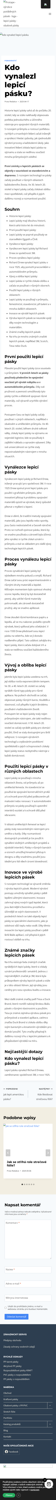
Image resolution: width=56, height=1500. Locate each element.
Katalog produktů (11, 1424)
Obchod (7, 1393)
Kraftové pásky (10, 1399)
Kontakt (7, 1436)
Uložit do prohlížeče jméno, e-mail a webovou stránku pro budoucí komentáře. (28, 1307)
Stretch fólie (9, 1411)
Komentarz (13, 1222)
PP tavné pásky (10, 1361)
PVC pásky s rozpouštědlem (17, 1374)
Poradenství (11, 61)
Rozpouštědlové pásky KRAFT (17, 1370)
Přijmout (9, 1495)
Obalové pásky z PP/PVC (15, 1405)
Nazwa (10, 1269)
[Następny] (48, 1152)
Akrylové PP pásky (12, 1366)
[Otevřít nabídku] (50, 14)
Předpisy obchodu (12, 1340)
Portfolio (7, 1417)
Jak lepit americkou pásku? (13, 1094)
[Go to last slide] (8, 1152)
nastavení (34, 1490)
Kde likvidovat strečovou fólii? (44, 1094)
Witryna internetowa (17, 1297)
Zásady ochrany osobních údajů (19, 1346)
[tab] (22, 1184)
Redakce (13, 101)
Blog (5, 1430)
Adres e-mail (13, 1283)
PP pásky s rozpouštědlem (16, 1379)
